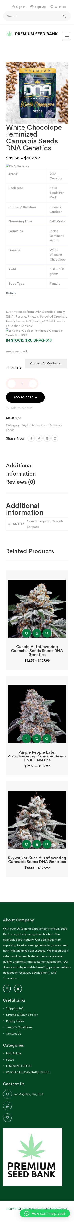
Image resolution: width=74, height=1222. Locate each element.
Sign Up (40, 7)
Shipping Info (15, 1008)
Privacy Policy (15, 1021)
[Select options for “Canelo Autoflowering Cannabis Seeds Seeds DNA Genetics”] (36, 633)
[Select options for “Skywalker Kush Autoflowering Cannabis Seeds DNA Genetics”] (36, 844)
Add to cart (23, 397)
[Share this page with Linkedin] (54, 438)
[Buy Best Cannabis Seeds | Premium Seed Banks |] (32, 33)
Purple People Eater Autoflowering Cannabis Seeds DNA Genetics (37, 756)
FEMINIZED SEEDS (19, 1066)
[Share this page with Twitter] (39, 438)
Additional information (21, 469)
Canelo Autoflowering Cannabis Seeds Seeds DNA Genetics (37, 650)
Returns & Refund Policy (22, 1014)
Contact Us (13, 1033)
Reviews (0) (20, 481)
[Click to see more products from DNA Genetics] (17, 166)
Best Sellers (14, 1053)
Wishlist (60, 7)
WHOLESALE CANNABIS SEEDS (27, 1072)
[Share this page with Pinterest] (47, 438)
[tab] (37, 469)
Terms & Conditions (19, 1027)
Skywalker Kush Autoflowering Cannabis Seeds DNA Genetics (37, 859)
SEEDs (10, 1059)
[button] (19, 408)
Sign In (21, 7)
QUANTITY (14, 368)
